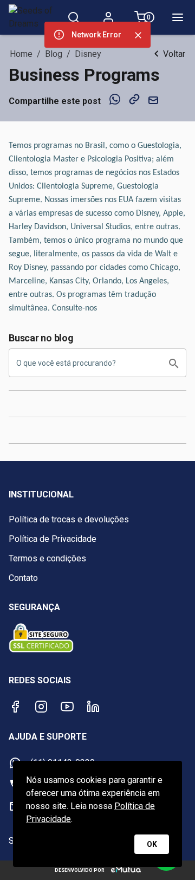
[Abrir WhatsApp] (168, 852)
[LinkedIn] (93, 706)
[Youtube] (67, 706)
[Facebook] (15, 706)
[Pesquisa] (73, 17)
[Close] (138, 35)
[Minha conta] (108, 17)
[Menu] (177, 17)
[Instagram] (41, 706)
